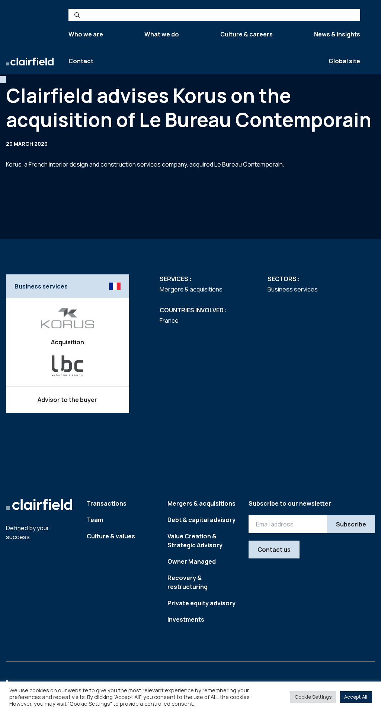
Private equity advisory (201, 603)
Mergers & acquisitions (201, 503)
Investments (185, 619)
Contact (80, 61)
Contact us (274, 549)
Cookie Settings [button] (313, 696)
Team (95, 520)
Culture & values (111, 536)
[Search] (77, 15)
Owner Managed (191, 561)
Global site (344, 61)
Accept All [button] (355, 696)
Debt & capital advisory (201, 520)
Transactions (107, 503)
